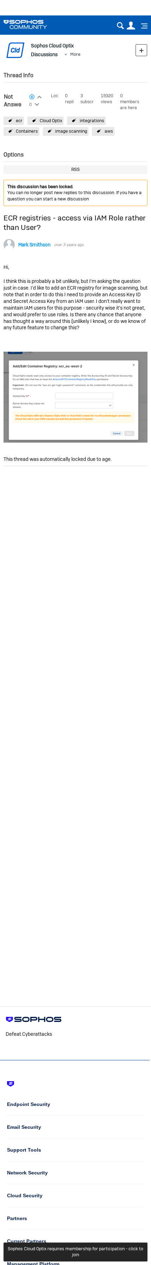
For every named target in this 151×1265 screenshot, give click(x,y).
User (131, 26)
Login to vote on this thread (39, 96)
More (75, 54)
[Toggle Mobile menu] (141, 26)
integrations (92, 121)
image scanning (71, 131)
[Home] (34, 24)
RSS (75, 169)
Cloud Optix (51, 121)
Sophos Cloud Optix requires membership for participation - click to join (75, 1252)
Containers (27, 131)
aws (109, 131)
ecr (19, 121)
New (141, 50)
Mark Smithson (34, 245)
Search (120, 26)
